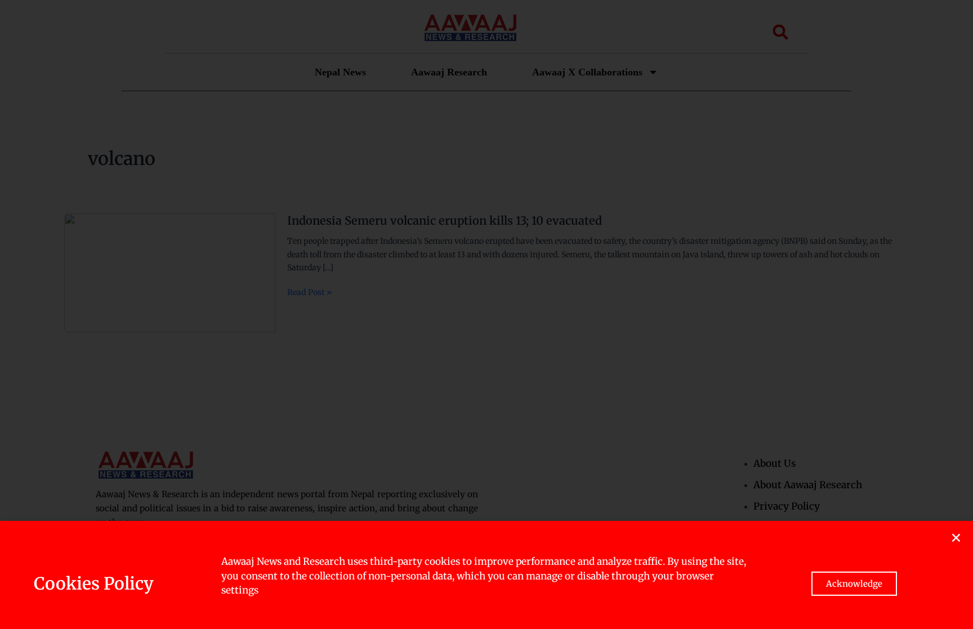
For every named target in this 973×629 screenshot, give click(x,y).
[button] (956, 537)
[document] (486, 314)
